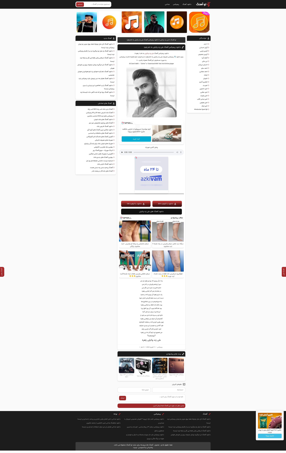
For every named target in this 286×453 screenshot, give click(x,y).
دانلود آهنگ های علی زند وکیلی (151, 211)
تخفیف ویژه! (270, 436)
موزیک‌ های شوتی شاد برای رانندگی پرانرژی (98, 143)
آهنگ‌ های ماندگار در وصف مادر (102, 171)
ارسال (122, 398)
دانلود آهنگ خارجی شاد (105, 164)
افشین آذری (203, 82)
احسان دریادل (202, 65)
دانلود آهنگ (186, 4)
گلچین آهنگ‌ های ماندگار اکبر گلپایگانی (99, 137)
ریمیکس (176, 4)
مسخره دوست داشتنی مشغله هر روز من (99, 161)
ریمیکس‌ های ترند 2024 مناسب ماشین (100, 116)
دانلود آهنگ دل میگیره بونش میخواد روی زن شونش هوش (191, 435)
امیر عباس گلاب (202, 99)
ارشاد (205, 75)
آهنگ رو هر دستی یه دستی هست (101, 167)
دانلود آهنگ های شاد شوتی (103, 119)
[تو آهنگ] (202, 4)
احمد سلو (204, 68)
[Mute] (157, 140)
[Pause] (154, 140)
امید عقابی (203, 92)
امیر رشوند (203, 96)
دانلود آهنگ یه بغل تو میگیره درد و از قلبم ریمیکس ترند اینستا (189, 427)
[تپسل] (122, 123)
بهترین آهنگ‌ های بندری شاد (103, 157)
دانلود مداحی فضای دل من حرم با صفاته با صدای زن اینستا (101, 427)
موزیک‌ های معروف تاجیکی (104, 140)
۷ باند (205, 44)
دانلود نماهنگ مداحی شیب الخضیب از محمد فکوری (103, 423)
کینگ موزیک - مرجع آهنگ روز (103, 150)
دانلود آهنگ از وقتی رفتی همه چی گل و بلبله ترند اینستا (192, 431)
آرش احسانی (203, 47)
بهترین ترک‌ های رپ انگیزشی (103, 147)
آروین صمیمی (202, 54)
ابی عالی (204, 61)
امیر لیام (204, 106)
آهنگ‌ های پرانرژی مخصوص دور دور (101, 123)
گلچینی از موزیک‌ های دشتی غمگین (101, 154)
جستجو (80, 4)
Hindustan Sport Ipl (200, 109)
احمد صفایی (203, 71)
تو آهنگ (173, 40)
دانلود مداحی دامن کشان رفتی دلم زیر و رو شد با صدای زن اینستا (99, 419)
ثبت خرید (136, 139)
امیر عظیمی (203, 102)
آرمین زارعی (203, 51)
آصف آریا (204, 58)
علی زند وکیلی (164, 40)
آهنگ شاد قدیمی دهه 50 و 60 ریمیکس (99, 113)
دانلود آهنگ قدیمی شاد (105, 126)
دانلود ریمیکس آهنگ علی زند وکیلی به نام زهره (162, 47)
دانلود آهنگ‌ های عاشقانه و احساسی (100, 133)
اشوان (205, 78)
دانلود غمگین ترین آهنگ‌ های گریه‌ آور (100, 130)
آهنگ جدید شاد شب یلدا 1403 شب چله (100, 109)
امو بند (205, 85)
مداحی (167, 4)
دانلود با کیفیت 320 (165, 203)
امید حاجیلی (203, 89)
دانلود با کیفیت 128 (134, 203)
